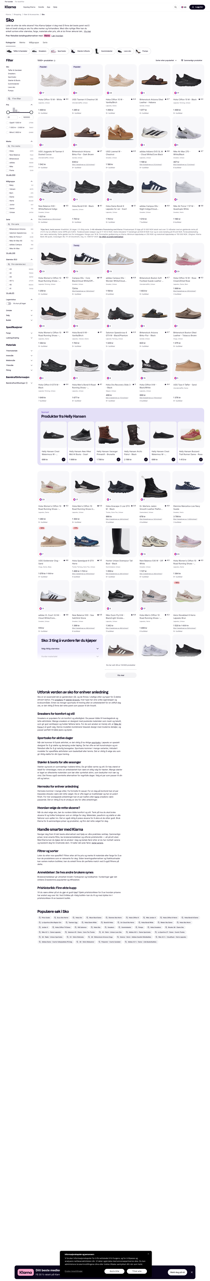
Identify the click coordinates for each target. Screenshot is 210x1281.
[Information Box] (54, 60)
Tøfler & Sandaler (15, 70)
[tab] (11, 42)
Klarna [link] (8, 15)
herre (97, 797)
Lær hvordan (57, 35)
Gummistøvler (13, 84)
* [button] (83, 164)
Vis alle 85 (10, 293)
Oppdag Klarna (29, 7)
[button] (183, 7)
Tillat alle (137, 1271)
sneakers (59, 700)
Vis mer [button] (120, 675)
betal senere (97, 843)
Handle (41, 7)
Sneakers (11, 74)
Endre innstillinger (74, 1271)
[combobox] (166, 60)
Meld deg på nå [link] (177, 1272)
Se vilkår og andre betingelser (111, 237)
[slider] (8, 112)
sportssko (96, 742)
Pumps (10, 91)
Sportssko (12, 77)
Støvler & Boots (14, 80)
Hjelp (55, 7)
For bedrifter (19, 2)
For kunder (9, 2)
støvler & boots (73, 700)
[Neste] (198, 441)
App (48, 7)
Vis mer (87, 31)
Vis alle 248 (10, 253)
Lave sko (11, 87)
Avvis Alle (114, 1271)
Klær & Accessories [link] (31, 15)
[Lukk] (148, 1254)
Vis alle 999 (10, 175)
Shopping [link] (17, 15)
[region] (106, 1264)
